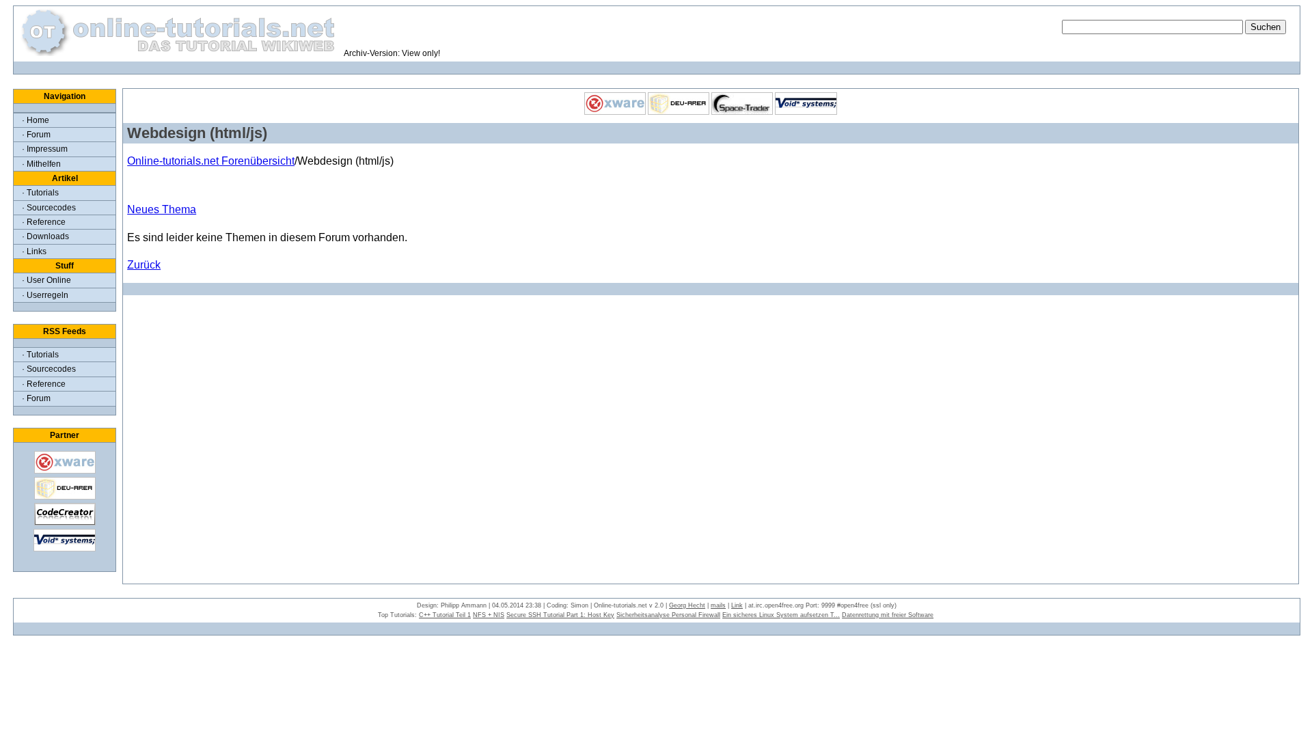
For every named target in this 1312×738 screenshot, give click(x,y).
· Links (34, 251)
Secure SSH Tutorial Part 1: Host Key (560, 615)
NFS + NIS (488, 615)
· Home (35, 120)
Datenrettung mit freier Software (887, 615)
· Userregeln (45, 295)
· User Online (46, 280)
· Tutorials (40, 192)
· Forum (36, 134)
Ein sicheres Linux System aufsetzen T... (781, 615)
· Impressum (45, 149)
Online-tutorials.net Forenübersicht (211, 161)
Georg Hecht (687, 605)
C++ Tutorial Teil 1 (445, 615)
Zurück (144, 265)
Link (737, 605)
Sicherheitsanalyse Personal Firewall (668, 615)
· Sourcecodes (49, 208)
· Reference (44, 222)
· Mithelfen (41, 164)
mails (718, 605)
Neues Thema (161, 209)
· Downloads (45, 236)
